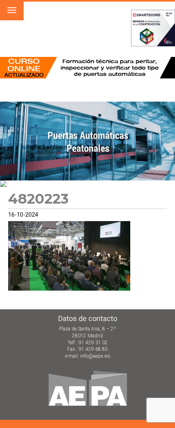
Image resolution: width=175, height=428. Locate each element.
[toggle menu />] (12, 10)
